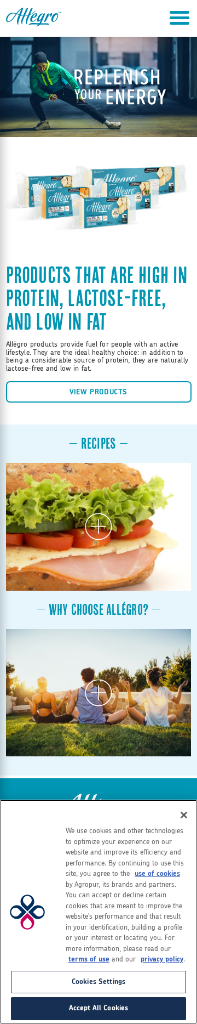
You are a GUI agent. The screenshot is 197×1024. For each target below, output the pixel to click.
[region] (98, 912)
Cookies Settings (98, 982)
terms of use (88, 959)
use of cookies (157, 874)
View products (98, 392)
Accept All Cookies (98, 1008)
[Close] (184, 815)
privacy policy (162, 959)
